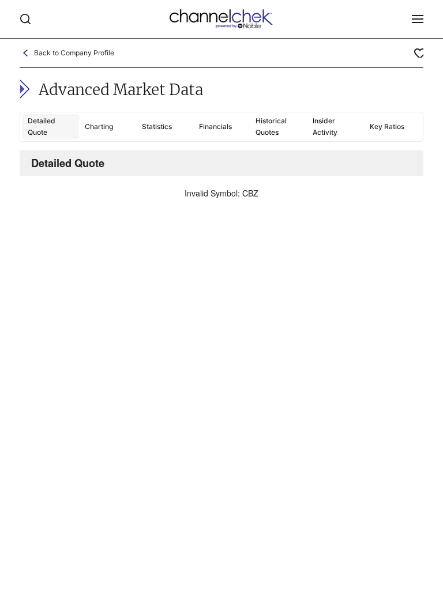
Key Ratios (387, 126)
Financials (215, 126)
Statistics (157, 126)
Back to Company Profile (74, 52)
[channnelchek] (221, 19)
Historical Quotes (271, 126)
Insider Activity (325, 126)
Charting (99, 126)
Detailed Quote (41, 126)
